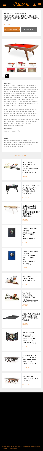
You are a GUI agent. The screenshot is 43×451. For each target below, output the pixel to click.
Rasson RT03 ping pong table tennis (31, 378)
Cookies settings (13, 448)
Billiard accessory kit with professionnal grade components (30, 167)
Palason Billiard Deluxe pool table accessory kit (30, 297)
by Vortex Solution (35, 446)
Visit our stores (28, 29)
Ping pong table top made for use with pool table (31, 317)
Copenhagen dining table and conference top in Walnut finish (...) (30, 211)
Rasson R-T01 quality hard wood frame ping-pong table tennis (29, 359)
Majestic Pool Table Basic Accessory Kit (30, 278)
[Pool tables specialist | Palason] (21, 4)
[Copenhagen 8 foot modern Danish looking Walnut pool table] (21, 61)
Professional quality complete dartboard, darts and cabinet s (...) (29, 338)
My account (34, 4)
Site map (5, 448)
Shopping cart (39, 4)
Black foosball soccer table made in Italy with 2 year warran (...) (31, 189)
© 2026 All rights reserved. (12, 446)
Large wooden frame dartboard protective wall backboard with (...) (30, 257)
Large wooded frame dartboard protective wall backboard (30, 234)
